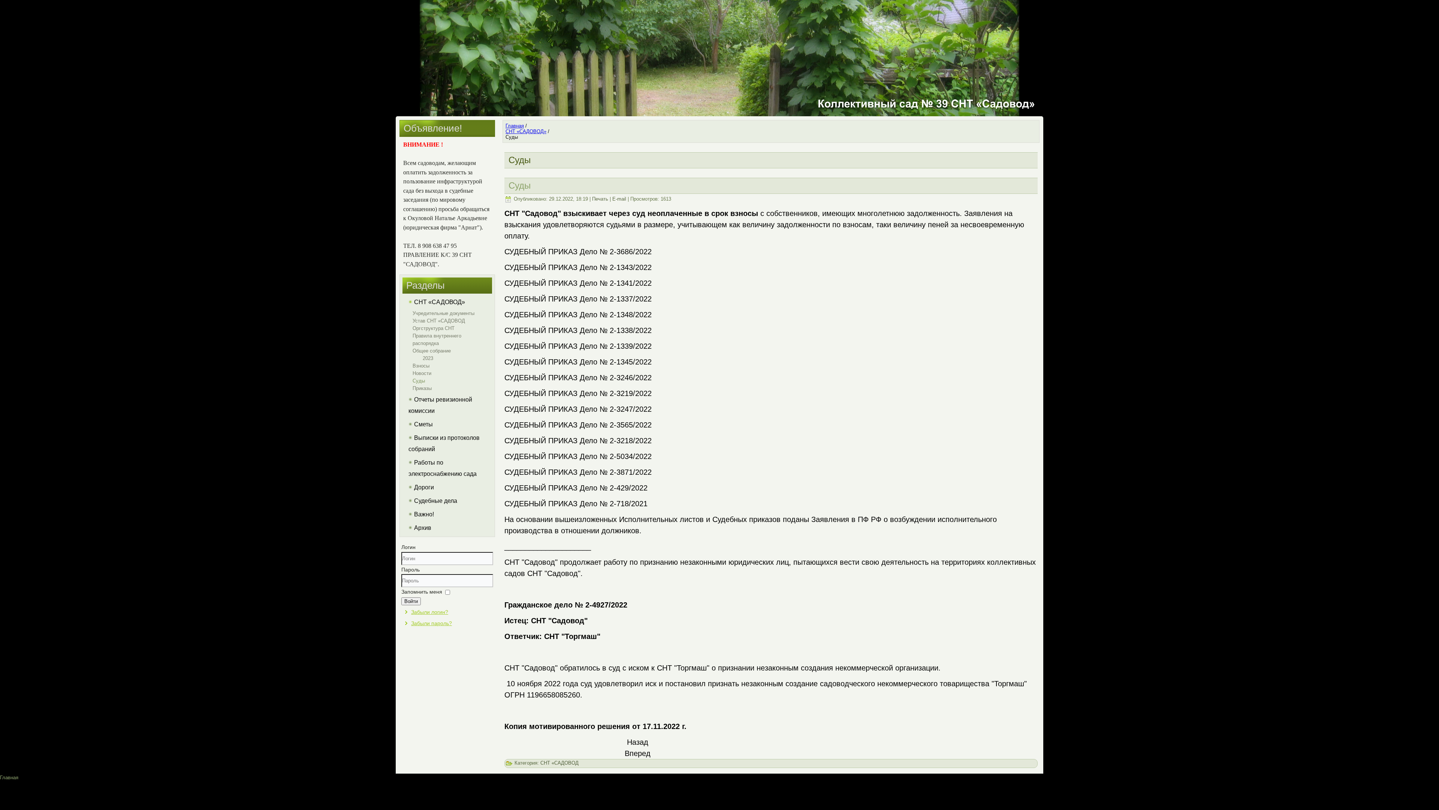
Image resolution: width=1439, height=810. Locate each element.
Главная (9, 777)
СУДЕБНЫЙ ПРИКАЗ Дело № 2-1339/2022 (578, 346)
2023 (428, 358)
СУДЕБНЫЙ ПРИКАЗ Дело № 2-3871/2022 (578, 472)
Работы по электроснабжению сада (442, 468)
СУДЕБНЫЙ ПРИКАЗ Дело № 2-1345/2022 (578, 362)
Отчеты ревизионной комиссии (440, 405)
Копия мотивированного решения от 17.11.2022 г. (595, 726)
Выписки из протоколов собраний (444, 443)
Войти (411, 601)
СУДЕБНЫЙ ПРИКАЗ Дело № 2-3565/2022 (578, 425)
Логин (408, 547)
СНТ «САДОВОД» (439, 302)
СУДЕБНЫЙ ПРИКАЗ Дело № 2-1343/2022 (578, 267)
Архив (422, 528)
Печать (600, 199)
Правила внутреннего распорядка (437, 339)
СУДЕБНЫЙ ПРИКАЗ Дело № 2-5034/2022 (578, 456)
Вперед (638, 753)
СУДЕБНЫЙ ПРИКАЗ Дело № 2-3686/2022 (578, 252)
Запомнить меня (421, 592)
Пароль (410, 570)
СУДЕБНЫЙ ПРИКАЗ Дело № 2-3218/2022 (578, 440)
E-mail (619, 199)
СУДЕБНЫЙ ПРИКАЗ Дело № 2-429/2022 (576, 488)
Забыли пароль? (431, 623)
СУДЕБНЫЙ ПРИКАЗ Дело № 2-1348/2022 (578, 314)
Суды (419, 381)
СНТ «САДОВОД (559, 763)
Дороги (424, 487)
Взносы (421, 366)
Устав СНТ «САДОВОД (439, 321)
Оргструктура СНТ (434, 328)
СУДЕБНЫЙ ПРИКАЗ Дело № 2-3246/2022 (578, 378)
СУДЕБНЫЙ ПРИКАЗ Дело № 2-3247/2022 (578, 409)
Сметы (423, 424)
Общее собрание (432, 351)
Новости (422, 373)
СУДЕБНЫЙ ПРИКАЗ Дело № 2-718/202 (573, 504)
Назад (637, 742)
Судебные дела (435, 501)
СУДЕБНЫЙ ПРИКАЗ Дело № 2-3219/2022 (578, 393)
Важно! (424, 514)
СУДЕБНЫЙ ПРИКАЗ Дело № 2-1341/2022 (578, 283)
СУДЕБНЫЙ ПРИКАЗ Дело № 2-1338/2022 (578, 330)
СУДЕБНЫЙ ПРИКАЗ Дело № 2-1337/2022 (578, 299)
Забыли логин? (429, 612)
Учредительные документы (443, 313)
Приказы (422, 388)
